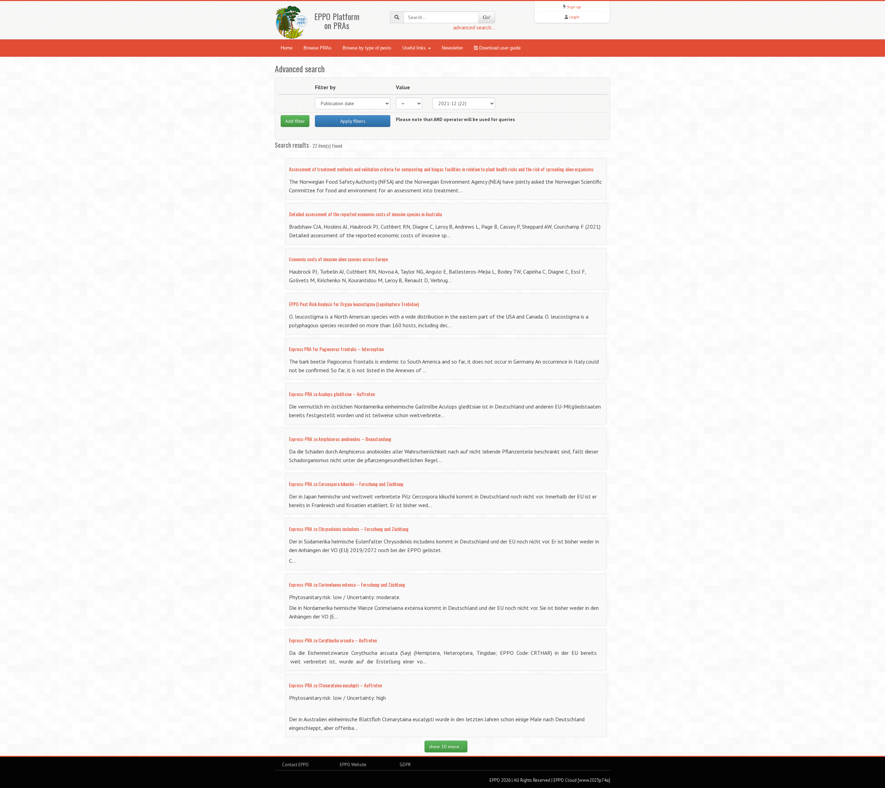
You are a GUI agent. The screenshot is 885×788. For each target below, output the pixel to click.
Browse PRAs (318, 48)
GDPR (405, 765)
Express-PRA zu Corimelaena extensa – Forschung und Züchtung (347, 584)
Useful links (414, 48)
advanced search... (474, 27)
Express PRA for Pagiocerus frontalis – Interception (336, 348)
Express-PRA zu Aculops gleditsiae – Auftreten (332, 393)
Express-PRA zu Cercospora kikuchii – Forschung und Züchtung (346, 483)
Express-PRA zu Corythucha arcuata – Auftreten (333, 640)
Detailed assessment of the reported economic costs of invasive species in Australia (365, 214)
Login (574, 16)
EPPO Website (353, 765)
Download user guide (499, 48)
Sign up (574, 6)
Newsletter (452, 48)
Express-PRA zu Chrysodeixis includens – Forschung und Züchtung (349, 528)
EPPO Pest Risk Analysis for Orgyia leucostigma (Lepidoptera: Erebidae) (354, 304)
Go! (487, 17)
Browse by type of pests (367, 48)
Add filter (295, 121)
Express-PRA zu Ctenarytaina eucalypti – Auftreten (335, 685)
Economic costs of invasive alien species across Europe (338, 259)
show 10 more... (446, 746)
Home (286, 48)
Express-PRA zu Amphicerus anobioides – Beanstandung (340, 438)
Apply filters (352, 121)
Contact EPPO (295, 765)
